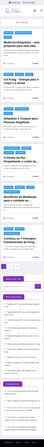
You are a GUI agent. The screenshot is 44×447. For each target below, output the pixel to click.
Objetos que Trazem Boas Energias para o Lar (27, 401)
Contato (27, 442)
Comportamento (21, 108)
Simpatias (8, 113)
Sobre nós (19, 442)
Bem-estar (8, 32)
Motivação (20, 152)
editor (9, 401)
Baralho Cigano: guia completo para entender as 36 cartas (23, 344)
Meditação (19, 187)
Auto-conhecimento (11, 148)
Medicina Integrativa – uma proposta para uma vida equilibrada (21, 44)
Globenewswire (8, 442)
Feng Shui (19, 229)
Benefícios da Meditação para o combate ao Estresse (20, 198)
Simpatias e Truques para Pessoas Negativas (21, 120)
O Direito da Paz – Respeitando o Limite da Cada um (20, 159)
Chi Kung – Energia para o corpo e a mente (21, 81)
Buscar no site (13, 279)
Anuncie (34, 442)
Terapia (7, 37)
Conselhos (8, 152)
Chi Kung (19, 74)
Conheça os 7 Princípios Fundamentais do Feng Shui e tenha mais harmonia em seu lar (20, 240)
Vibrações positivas (11, 191)
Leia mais (35, 63)
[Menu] (34, 11)
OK (38, 286)
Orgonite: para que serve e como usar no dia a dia (21, 357)
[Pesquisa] (42, 11)
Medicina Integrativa (23, 32)
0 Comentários (10, 63)
